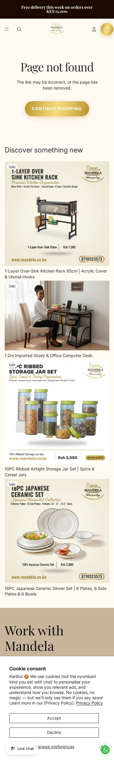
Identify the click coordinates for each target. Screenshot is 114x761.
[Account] (94, 29)
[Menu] (6, 29)
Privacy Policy (89, 702)
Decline (54, 732)
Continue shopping (57, 108)
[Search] (19, 29)
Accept (54, 718)
